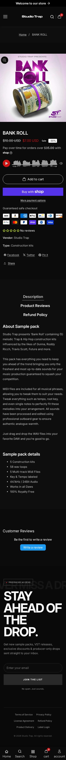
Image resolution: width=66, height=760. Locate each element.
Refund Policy (45, 720)
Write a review (33, 547)
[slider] (35, 163)
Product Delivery (25, 727)
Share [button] (11, 263)
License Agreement (24, 720)
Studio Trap (21, 238)
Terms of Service (24, 714)
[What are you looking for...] (52, 17)
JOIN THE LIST (33, 679)
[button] (11, 230)
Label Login (44, 727)
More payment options (33, 200)
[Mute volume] (61, 163)
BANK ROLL (39, 34)
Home (23, 34)
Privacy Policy (43, 714)
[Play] (6, 163)
